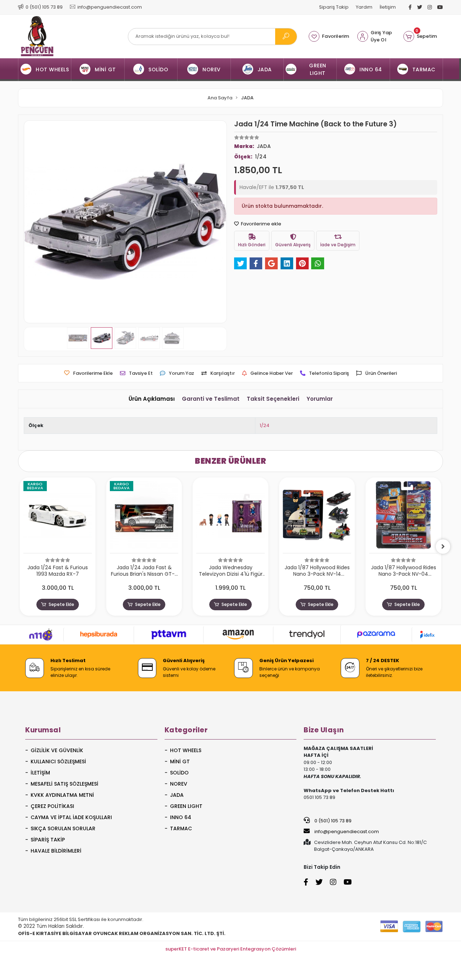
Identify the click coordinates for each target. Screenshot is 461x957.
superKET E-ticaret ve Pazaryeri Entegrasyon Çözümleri (230, 948)
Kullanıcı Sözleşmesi (58, 761)
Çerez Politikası (52, 806)
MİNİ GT (180, 761)
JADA (177, 795)
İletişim (388, 7)
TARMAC (181, 828)
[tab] (152, 399)
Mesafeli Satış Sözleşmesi (64, 783)
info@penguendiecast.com (346, 831)
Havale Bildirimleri (56, 850)
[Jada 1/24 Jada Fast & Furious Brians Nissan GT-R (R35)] (144, 517)
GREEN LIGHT (186, 806)
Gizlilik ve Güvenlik (57, 750)
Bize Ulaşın (324, 730)
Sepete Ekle (61, 604)
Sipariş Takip (334, 7)
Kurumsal (43, 730)
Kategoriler (186, 730)
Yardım (364, 7)
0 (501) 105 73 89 (332, 820)
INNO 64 (180, 817)
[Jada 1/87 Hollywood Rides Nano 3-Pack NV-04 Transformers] (403, 517)
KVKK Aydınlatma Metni (62, 795)
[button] (420, 36)
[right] (443, 546)
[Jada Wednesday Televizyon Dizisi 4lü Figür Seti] (230, 517)
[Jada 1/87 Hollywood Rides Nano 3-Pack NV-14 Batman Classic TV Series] (317, 517)
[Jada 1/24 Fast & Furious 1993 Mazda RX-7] (57, 517)
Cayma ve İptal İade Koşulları (71, 817)
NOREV (178, 783)
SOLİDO (179, 772)
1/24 (264, 425)
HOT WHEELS (185, 750)
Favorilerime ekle (260, 223)
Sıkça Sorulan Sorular (63, 828)
